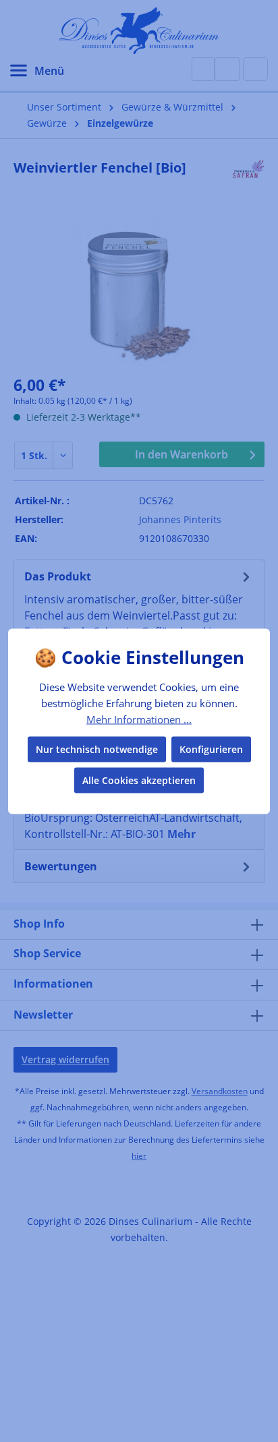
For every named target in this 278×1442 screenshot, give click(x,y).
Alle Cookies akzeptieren (139, 779)
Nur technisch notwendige (97, 748)
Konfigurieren (211, 748)
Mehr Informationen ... (139, 719)
